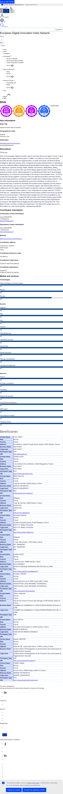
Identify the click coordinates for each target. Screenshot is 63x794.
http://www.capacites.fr (21, 513)
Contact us (6, 763)
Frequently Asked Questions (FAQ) (13, 718)
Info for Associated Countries (15, 60)
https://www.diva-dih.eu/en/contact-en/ (11, 238)
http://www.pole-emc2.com (23, 474)
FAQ (4, 90)
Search (6, 26)
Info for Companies (12, 58)
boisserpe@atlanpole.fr (7, 221)
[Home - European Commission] (7, 10)
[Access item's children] (11, 56)
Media (8, 84)
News (8, 71)
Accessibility (7, 776)
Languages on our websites (11, 769)
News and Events (8, 69)
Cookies (5, 771)
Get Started (6, 56)
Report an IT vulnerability (10, 767)
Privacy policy (7, 773)
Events (9, 73)
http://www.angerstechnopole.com (25, 680)
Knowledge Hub (11, 82)
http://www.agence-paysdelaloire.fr (25, 571)
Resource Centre (8, 80)
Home (5, 49)
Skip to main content (7, 2)
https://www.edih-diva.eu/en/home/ (10, 143)
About (5, 51)
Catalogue (6, 53)
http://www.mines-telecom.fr (23, 532)
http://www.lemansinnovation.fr (24, 660)
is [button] (4, 22)
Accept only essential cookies (34, 790)
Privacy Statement (8, 720)
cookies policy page (32, 783)
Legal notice (6, 775)
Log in (6, 17)
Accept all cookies (14, 790)
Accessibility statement (10, 712)
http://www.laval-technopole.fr (24, 591)
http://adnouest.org (20, 454)
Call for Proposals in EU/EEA (15, 62)
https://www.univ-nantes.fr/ (23, 493)
